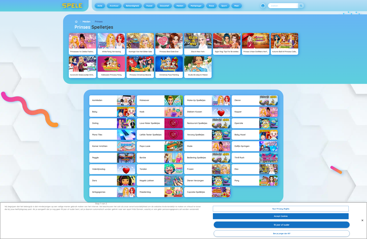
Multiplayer (196, 5)
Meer (236, 5)
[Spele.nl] (76, 21)
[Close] (362, 220)
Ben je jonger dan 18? (281, 233)
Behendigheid (132, 5)
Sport (224, 5)
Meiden (179, 5)
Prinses (99, 21)
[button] (263, 5)
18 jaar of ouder (281, 225)
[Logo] (72, 5)
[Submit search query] (301, 5)
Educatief (164, 5)
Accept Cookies (281, 216)
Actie (99, 5)
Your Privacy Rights (280, 209)
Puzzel (149, 5)
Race (211, 5)
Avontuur (114, 5)
